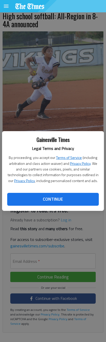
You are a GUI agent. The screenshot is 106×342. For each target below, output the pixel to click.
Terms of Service (69, 157)
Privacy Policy (80, 163)
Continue (53, 199)
